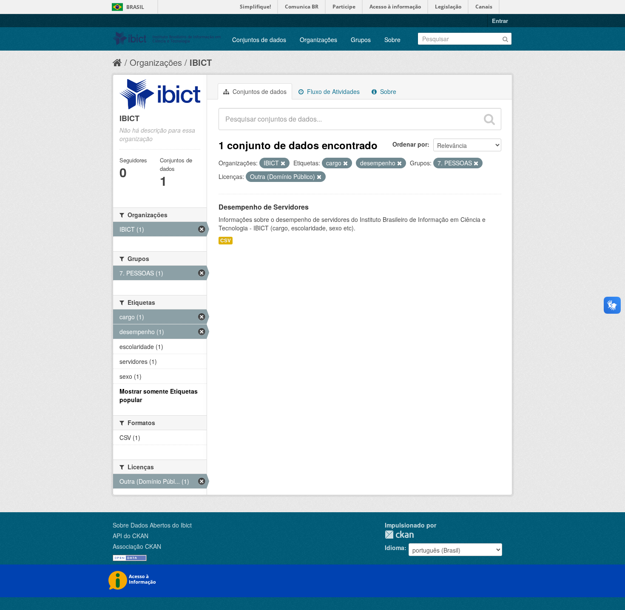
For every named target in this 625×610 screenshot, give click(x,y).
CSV (225, 240)
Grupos (361, 39)
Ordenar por (409, 144)
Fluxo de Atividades (332, 91)
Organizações (318, 39)
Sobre (392, 39)
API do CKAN (130, 535)
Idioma (394, 547)
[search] (489, 119)
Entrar (500, 21)
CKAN (399, 534)
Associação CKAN (137, 546)
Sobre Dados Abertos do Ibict (152, 525)
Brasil (135, 7)
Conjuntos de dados (259, 39)
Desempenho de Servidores (264, 207)
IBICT (201, 62)
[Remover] (283, 163)
